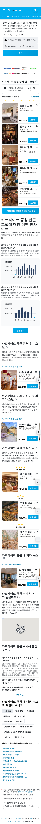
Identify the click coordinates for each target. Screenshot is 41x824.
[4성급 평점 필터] (21, 101)
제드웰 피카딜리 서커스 (11, 754)
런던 (31, 818)
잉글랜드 (19, 818)
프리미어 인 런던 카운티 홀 (12, 751)
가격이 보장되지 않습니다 (25, 792)
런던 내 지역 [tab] (8, 721)
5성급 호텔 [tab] (31, 711)
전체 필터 (35, 96)
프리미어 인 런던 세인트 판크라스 (15, 777)
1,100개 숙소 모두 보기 (11, 564)
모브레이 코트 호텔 (9, 767)
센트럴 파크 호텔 (9, 780)
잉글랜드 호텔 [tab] (19, 737)
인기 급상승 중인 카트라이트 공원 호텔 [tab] (17, 732)
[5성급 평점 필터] (30, 101)
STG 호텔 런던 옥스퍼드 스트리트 (15, 761)
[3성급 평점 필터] (12, 101)
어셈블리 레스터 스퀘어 (11, 770)
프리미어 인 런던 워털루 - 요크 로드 (15, 773)
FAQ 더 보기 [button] (20, 695)
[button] (3, 10)
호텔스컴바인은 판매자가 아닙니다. (17, 798)
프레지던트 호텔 (8, 758)
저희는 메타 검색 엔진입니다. (15, 802)
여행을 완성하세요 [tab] (26, 726)
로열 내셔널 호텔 (9, 748)
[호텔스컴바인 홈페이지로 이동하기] (15, 10)
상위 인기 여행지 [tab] (10, 726)
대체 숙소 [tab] (7, 716)
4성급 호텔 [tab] (19, 711)
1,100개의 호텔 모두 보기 (12, 366)
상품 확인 (33, 119)
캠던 (9, 822)
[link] (20, 211)
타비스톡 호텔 (8, 764)
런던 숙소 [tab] (19, 721)
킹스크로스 (17, 822)
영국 (6, 818)
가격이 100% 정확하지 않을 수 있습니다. (18, 807)
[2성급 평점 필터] (5, 101)
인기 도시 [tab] (7, 737)
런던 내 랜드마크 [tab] (20, 716)
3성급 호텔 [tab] (7, 711)
